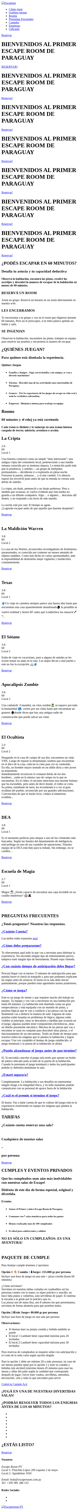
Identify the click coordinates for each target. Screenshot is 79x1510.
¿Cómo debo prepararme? (21, 945)
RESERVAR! (9, 66)
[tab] (39, 931)
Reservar (6, 514)
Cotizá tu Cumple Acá (14, 1384)
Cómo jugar (16, 9)
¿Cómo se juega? (14, 990)
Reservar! (7, 98)
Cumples (14, 22)
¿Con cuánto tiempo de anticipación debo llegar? (38, 966)
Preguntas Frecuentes (21, 19)
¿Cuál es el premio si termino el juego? (30, 1095)
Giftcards (14, 29)
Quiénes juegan (18, 12)
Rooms (13, 15)
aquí (35, 938)
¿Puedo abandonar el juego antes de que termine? (39, 1050)
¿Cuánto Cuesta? (14, 931)
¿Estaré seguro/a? (14, 1075)
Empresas (14, 25)
